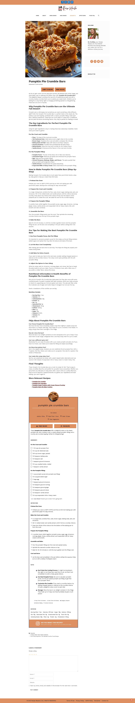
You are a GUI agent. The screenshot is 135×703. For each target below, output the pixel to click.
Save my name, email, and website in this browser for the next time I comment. (53, 685)
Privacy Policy (80, 700)
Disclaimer (97, 700)
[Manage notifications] (132, 700)
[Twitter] (72, 2)
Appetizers (82, 15)
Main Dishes (53, 15)
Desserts (73, 15)
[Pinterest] (69, 2)
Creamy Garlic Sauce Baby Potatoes (39, 634)
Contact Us (105, 700)
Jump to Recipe (47, 89)
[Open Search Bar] (98, 15)
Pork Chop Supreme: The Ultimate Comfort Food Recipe (44, 636)
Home (37, 15)
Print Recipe (60, 89)
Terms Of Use (70, 700)
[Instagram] (65, 2)
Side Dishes (63, 15)
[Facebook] (62, 2)
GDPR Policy (89, 700)
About (44, 15)
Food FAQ (92, 15)
